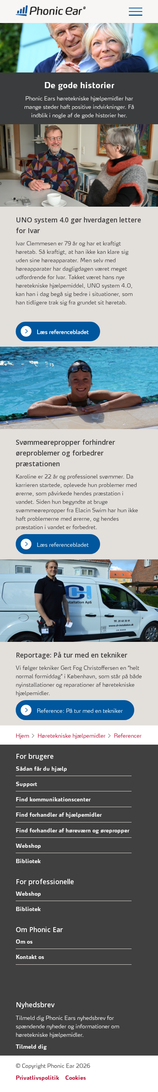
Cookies (75, 1077)
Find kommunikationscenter (53, 798)
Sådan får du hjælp (41, 768)
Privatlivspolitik (37, 1077)
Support (26, 783)
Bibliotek (28, 860)
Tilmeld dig (31, 1046)
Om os (24, 941)
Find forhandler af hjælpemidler (59, 814)
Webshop (28, 845)
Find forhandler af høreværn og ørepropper (72, 830)
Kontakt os (30, 956)
